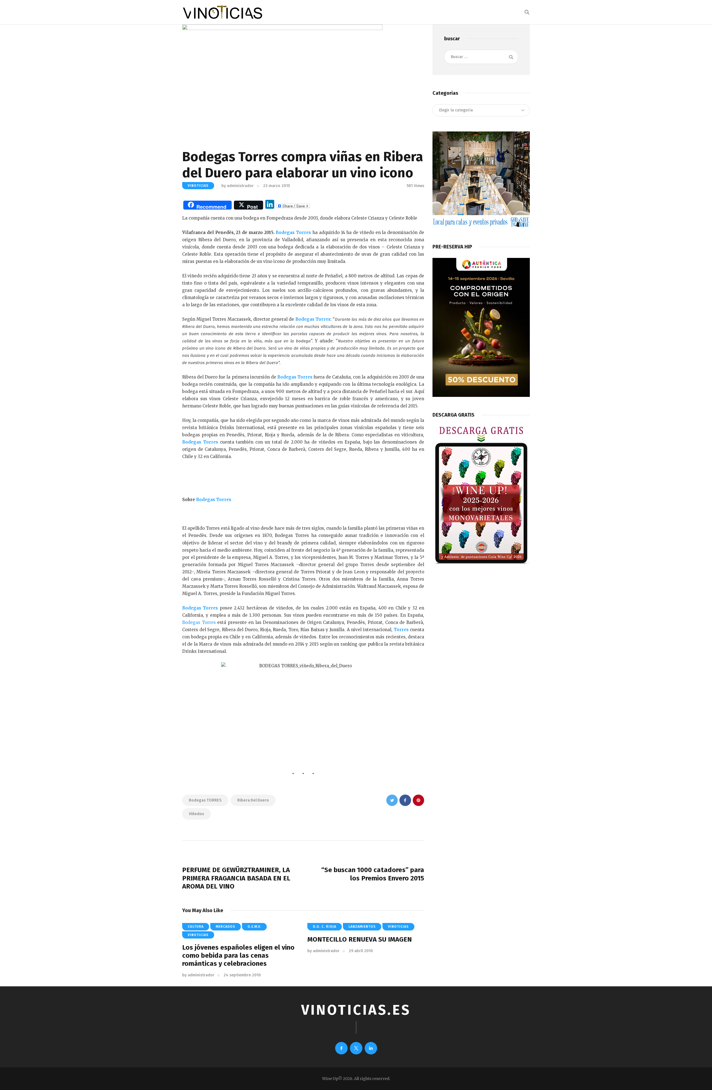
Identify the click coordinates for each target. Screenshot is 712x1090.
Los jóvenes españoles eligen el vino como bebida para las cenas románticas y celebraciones (238, 955)
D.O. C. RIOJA (324, 927)
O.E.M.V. (254, 927)
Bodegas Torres (293, 232)
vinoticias (198, 186)
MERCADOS (225, 927)
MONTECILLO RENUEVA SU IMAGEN (359, 939)
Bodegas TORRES (205, 800)
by (237, 185)
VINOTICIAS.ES (356, 1010)
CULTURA (196, 927)
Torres (401, 629)
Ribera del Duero (253, 800)
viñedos (196, 814)
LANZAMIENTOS (362, 927)
